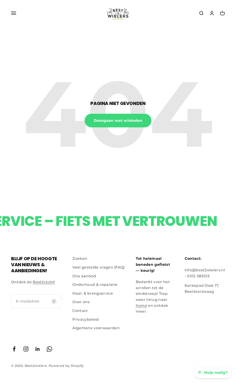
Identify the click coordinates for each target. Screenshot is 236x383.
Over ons (81, 302)
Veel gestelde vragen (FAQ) (98, 267)
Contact (80, 310)
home (141, 305)
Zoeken (79, 258)
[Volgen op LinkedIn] (38, 349)
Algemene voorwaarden (95, 328)
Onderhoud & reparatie (95, 284)
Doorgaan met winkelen (118, 120)
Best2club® (44, 282)
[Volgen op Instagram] (26, 349)
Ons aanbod (84, 276)
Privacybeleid (85, 319)
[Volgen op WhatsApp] (49, 349)
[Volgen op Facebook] (14, 349)
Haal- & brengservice (92, 293)
